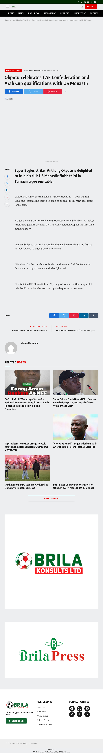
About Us (41, 707)
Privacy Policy (43, 720)
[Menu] (7, 7)
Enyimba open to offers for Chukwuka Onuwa (29, 330)
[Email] (7, 204)
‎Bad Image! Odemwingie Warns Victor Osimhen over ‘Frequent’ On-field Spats (73, 486)
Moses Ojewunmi (33, 70)
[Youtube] (87, 708)
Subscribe (91, 6)
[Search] (82, 7)
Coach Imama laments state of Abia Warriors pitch (75, 330)
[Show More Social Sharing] (65, 91)
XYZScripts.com (64, 752)
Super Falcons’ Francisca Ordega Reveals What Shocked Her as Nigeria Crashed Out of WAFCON (26, 447)
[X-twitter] (79, 708)
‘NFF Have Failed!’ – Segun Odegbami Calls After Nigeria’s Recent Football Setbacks (75, 445)
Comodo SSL (51, 749)
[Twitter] (7, 183)
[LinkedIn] (7, 190)
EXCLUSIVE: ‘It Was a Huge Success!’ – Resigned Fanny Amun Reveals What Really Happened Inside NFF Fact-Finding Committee (27, 403)
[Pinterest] (7, 197)
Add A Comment (51, 498)
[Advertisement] (51, 45)
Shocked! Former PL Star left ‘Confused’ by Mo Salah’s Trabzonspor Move (26, 486)
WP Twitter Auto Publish (41, 752)
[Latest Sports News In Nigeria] (13, 7)
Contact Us (41, 711)
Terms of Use (42, 716)
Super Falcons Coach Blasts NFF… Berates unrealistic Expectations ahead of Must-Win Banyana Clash (74, 402)
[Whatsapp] (87, 714)
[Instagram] (72, 714)
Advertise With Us (44, 724)
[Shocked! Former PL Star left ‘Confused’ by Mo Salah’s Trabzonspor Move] (27, 468)
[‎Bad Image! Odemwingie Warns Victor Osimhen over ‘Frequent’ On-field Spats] (75, 468)
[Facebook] (7, 176)
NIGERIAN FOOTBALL (13, 70)
